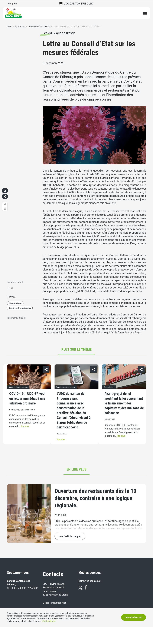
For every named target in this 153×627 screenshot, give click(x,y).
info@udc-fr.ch (58, 602)
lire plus (25, 426)
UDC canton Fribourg (78, 3)
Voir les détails (48, 621)
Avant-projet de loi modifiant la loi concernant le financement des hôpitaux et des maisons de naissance (124, 403)
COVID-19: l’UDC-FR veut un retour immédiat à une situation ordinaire (27, 398)
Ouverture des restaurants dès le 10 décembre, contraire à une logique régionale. (95, 498)
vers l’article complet (69, 536)
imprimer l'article (15, 317)
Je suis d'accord (133, 617)
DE (9, 3)
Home (9, 26)
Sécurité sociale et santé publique (20, 308)
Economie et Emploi (15, 303)
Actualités (20, 26)
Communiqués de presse (39, 26)
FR (15, 3)
